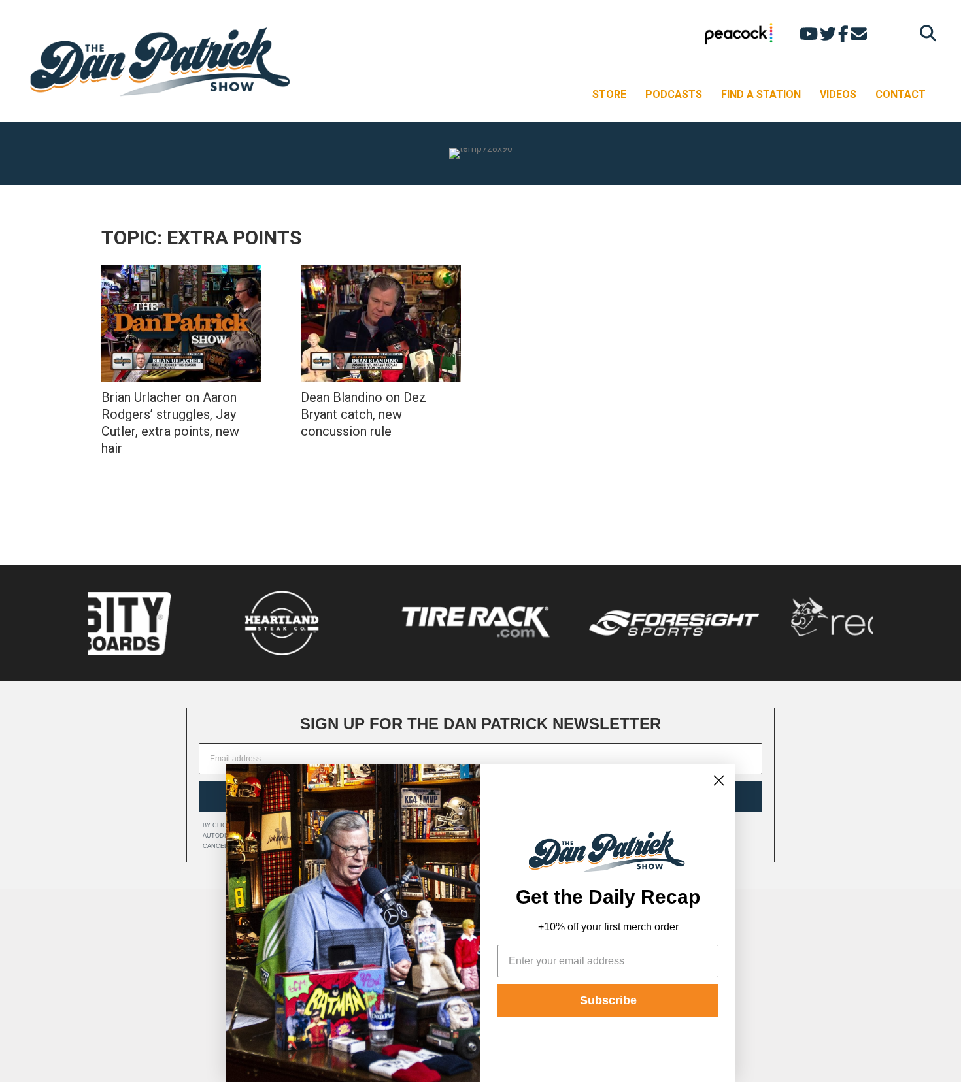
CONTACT (900, 94)
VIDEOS (838, 94)
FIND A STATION (761, 94)
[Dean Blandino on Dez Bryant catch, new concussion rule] (381, 323)
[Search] (925, 33)
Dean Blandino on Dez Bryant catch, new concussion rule (363, 414)
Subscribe (608, 1000)
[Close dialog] (718, 780)
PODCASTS (673, 94)
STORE (609, 94)
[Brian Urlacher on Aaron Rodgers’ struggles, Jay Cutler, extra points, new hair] (181, 323)
